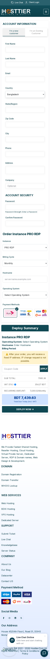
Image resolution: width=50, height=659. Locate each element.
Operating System (11, 288)
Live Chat (18, 2)
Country (9, 88)
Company (9, 180)
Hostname (7, 273)
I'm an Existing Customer (36, 32)
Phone (8, 148)
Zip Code (9, 118)
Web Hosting (7, 503)
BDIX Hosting (8, 509)
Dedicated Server (10, 520)
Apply (43, 368)
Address (9, 163)
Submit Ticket (8, 533)
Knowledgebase (9, 545)
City (7, 133)
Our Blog (5, 570)
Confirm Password (13, 217)
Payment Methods (11, 304)
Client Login (33, 2)
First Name (10, 44)
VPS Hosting (7, 514)
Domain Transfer (10, 480)
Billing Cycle (8, 257)
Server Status (8, 550)
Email (7, 73)
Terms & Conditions (29, 651)
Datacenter (7, 575)
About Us (6, 564)
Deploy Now (24, 409)
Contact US (7, 581)
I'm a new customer (13, 32)
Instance (7, 241)
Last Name (10, 58)
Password (10, 201)
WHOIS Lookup (9, 485)
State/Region (11, 104)
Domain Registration (11, 474)
